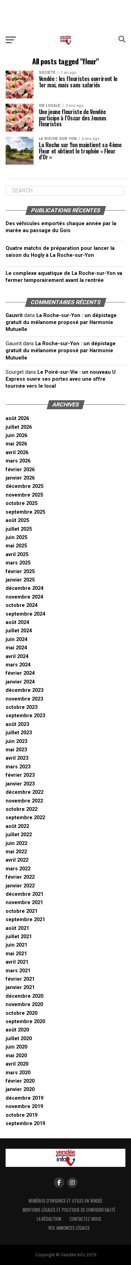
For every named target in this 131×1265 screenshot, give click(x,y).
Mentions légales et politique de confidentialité (69, 1210)
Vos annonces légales (69, 1228)
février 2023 (20, 775)
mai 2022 (16, 852)
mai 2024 (16, 648)
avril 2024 (17, 656)
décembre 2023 (24, 690)
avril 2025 (17, 555)
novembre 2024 (24, 597)
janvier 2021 (20, 987)
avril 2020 (17, 1064)
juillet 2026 (19, 427)
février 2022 (20, 877)
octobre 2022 (21, 809)
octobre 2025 (21, 503)
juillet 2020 (19, 1039)
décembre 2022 (24, 792)
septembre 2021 (25, 920)
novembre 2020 (24, 1004)
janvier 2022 (20, 886)
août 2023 (17, 724)
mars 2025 (18, 563)
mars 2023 (18, 767)
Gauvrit (14, 315)
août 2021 (17, 928)
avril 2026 (17, 453)
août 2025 (17, 520)
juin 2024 (16, 639)
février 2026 (20, 470)
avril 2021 (17, 962)
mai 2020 (16, 1056)
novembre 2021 (24, 903)
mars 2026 (18, 461)
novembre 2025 (24, 495)
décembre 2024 (24, 588)
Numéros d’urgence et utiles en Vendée (65, 1200)
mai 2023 (16, 750)
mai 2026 (16, 444)
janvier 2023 (20, 784)
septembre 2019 (25, 1123)
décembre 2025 (24, 486)
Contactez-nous (85, 1219)
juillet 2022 (19, 835)
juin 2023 (16, 741)
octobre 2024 (21, 605)
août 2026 (17, 418)
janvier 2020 (20, 1089)
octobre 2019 (21, 1115)
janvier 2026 (20, 478)
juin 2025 (16, 537)
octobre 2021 (21, 911)
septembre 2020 (25, 1022)
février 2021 (20, 979)
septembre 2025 (25, 512)
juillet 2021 (19, 937)
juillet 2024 (19, 631)
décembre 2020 (24, 996)
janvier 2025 (20, 580)
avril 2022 (17, 860)
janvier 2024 (20, 682)
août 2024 (17, 622)
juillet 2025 (19, 529)
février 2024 (20, 673)
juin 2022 (16, 843)
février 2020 (20, 1081)
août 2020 (17, 1030)
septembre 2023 (25, 716)
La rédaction (49, 1219)
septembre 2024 (25, 614)
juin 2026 (16, 435)
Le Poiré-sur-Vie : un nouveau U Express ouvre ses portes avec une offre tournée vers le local (61, 379)
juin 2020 (16, 1047)
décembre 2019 (24, 1098)
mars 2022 (18, 869)
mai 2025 (16, 546)
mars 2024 (18, 665)
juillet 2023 (19, 733)
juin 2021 (16, 945)
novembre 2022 (24, 801)
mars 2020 (18, 1073)
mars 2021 (18, 971)
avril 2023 (17, 758)
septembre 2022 (25, 818)
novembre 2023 (24, 699)
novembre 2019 (24, 1106)
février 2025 (20, 572)
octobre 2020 (21, 1013)
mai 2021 (16, 954)
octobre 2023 (21, 707)
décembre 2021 (24, 894)
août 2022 (17, 826)
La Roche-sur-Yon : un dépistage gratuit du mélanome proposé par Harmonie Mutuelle (61, 322)
